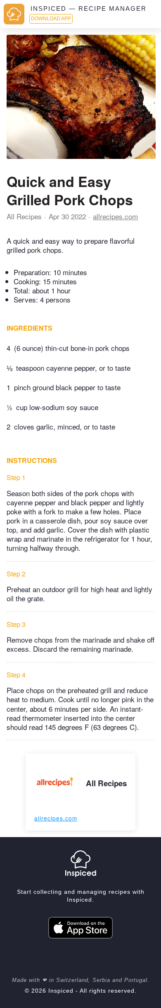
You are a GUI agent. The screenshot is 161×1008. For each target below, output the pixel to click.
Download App (51, 19)
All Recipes (24, 216)
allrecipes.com (115, 216)
